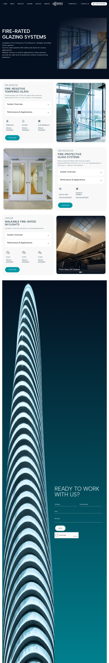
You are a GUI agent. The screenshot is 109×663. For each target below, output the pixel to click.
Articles (38, 3)
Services (47, 3)
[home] (57, 4)
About (12, 3)
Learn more (12, 137)
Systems (29, 3)
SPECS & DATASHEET (65, 197)
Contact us (85, 3)
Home (5, 3)
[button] (73, 4)
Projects (21, 3)
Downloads (72, 3)
